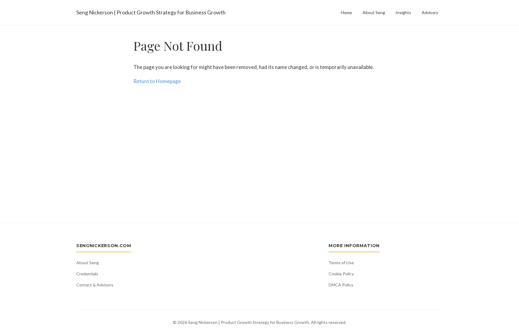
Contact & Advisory (94, 284)
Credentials (87, 273)
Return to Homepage (157, 81)
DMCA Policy (341, 284)
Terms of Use (341, 262)
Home (346, 12)
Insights (403, 12)
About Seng (374, 12)
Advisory (430, 12)
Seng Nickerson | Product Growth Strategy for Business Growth (151, 12)
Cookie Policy (341, 273)
